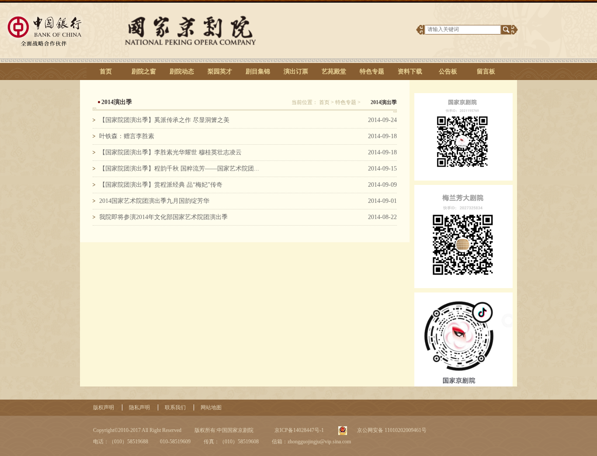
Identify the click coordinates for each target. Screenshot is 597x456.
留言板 (486, 71)
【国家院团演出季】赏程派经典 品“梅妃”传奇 (160, 184)
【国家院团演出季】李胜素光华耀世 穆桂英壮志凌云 (170, 152)
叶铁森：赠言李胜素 (126, 136)
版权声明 (103, 407)
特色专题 (372, 71)
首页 (106, 71)
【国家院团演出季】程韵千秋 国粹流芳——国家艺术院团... (179, 168)
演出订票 (296, 71)
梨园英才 (220, 71)
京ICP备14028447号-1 (298, 430)
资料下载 (410, 71)
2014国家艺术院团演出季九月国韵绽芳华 (154, 201)
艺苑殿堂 (334, 71)
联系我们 (175, 407)
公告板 (448, 71)
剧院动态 (182, 71)
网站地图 (211, 407)
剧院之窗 (144, 71)
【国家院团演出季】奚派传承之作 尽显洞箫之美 (164, 120)
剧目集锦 (258, 71)
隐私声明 (139, 407)
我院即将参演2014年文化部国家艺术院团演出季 (163, 217)
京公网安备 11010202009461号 (391, 430)
